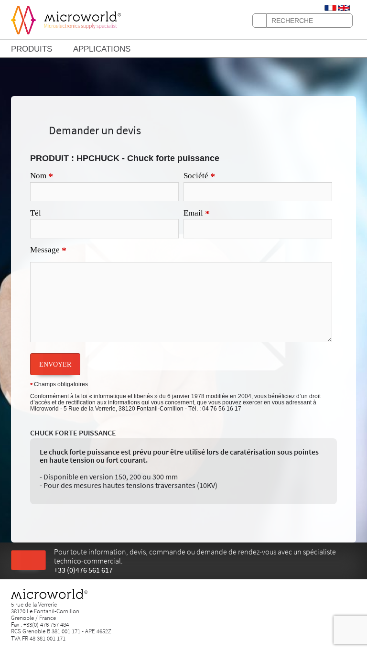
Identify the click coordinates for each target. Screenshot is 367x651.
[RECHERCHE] (259, 20)
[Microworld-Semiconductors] (23, 19)
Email (197, 213)
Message (48, 250)
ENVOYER (55, 364)
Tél (35, 212)
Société (199, 176)
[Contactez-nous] (28, 560)
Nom (41, 176)
